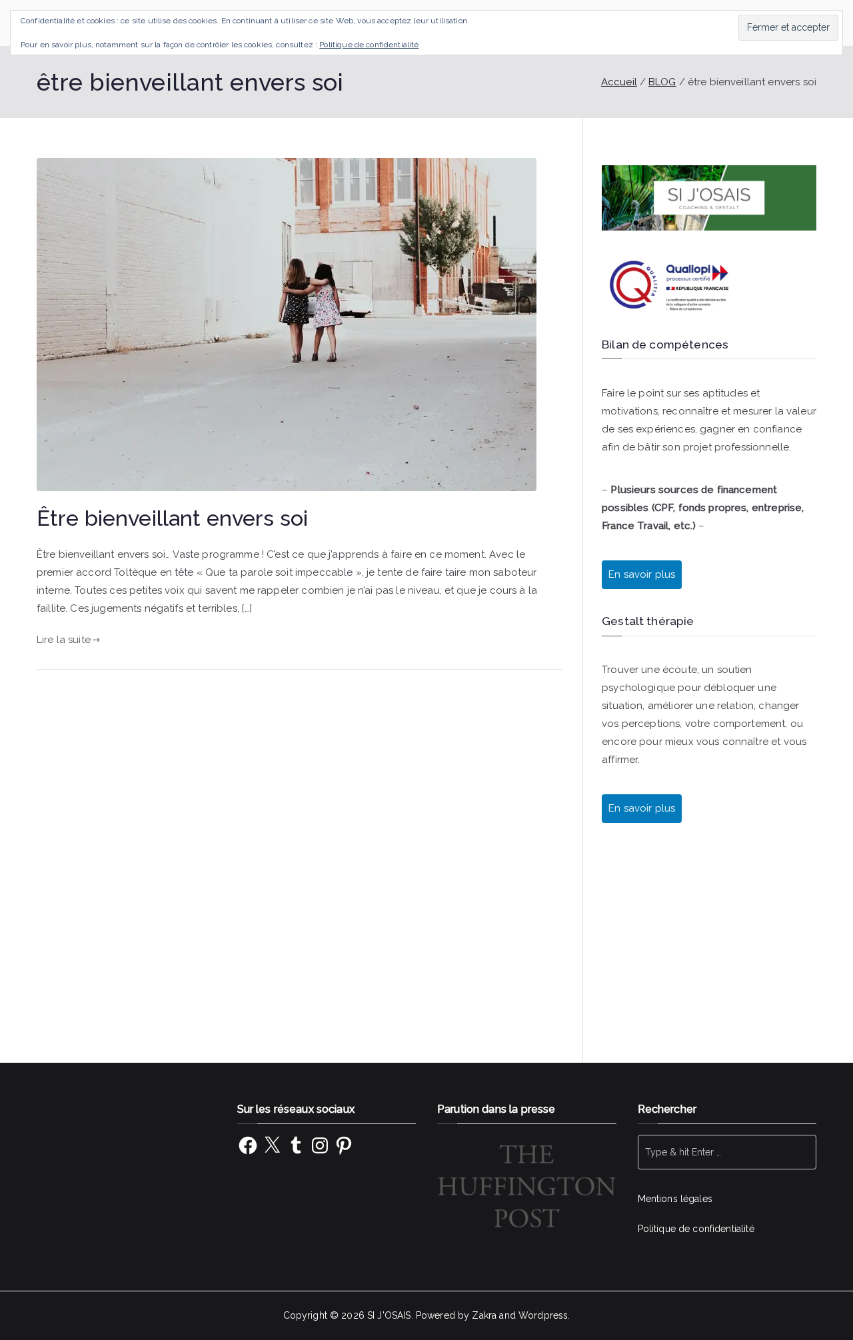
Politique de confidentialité (696, 1228)
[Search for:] (727, 1152)
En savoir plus (641, 808)
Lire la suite (64, 640)
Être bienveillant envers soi (172, 518)
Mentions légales (675, 1198)
